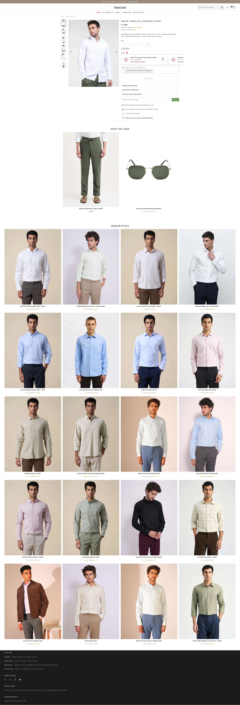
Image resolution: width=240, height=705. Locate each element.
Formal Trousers (38, 669)
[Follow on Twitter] (10, 680)
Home (62, 16)
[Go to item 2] (63, 31)
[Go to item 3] (63, 39)
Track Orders (26, 690)
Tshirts (29, 657)
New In (118, 12)
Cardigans (30, 665)
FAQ (49, 690)
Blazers (54, 665)
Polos (34, 657)
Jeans (17, 661)
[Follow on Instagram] (15, 680)
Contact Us (8, 690)
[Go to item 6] (63, 65)
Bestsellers (138, 12)
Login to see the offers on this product (139, 70)
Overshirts (21, 657)
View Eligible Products (137, 61)
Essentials (126, 12)
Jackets (17, 665)
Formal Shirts (26, 669)
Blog (54, 690)
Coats (23, 665)
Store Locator (61, 690)
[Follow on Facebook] (5, 680)
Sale (98, 12)
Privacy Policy (17, 701)
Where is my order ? (40, 690)
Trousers (23, 661)
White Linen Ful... (72, 16)
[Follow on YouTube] (20, 680)
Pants (36, 661)
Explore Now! (134, 1)
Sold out (149, 78)
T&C (24, 701)
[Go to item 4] (63, 48)
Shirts (15, 657)
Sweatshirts (47, 665)
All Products (107, 12)
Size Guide (17, 690)
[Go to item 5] (63, 56)
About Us (7, 701)
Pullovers (38, 665)
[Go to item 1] (63, 23)
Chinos (30, 661)
